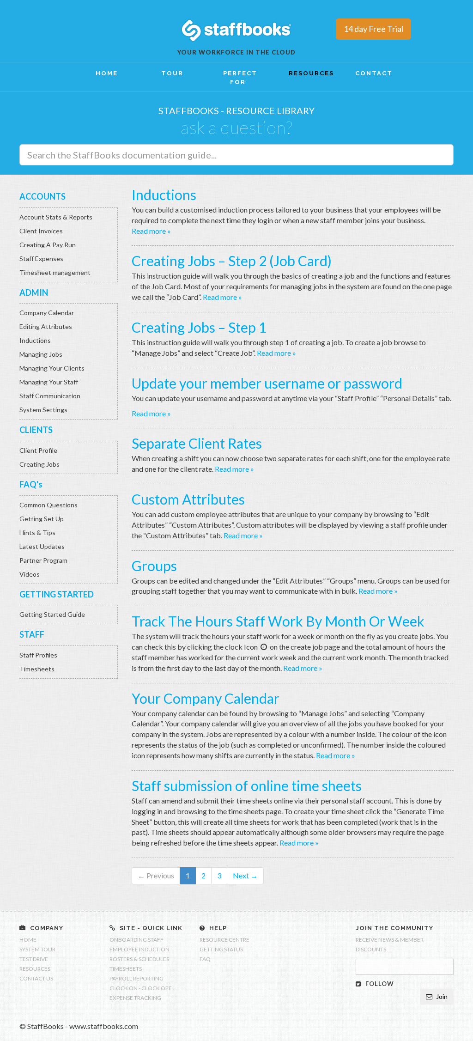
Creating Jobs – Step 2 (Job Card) (232, 260)
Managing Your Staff (48, 382)
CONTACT (374, 73)
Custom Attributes (188, 499)
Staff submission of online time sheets (247, 785)
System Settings (43, 410)
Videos (29, 574)
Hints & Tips (37, 532)
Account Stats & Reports (55, 217)
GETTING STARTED (56, 594)
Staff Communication (49, 396)
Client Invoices (41, 231)
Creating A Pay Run (47, 245)
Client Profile (38, 450)
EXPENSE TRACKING (135, 997)
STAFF (31, 634)
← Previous (156, 875)
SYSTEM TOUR (37, 949)
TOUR (172, 73)
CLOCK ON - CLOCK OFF (140, 988)
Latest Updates (42, 546)
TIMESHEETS (125, 968)
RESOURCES (308, 73)
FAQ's (30, 484)
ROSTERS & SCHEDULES (139, 959)
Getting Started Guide (52, 614)
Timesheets (37, 669)
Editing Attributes (45, 326)
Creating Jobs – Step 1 (199, 327)
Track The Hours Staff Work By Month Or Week (278, 621)
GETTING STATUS (221, 949)
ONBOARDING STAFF (136, 939)
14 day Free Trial (373, 29)
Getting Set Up (41, 519)
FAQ (205, 959)
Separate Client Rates (197, 443)
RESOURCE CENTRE (224, 939)
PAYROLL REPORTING (136, 978)
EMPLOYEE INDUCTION (139, 949)
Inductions (35, 340)
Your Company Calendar (205, 698)
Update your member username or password (267, 383)
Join (441, 996)
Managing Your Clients (52, 368)
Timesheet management (55, 272)
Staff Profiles (38, 655)
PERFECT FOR (240, 77)
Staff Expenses (41, 258)
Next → (245, 875)
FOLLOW (379, 983)
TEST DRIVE (33, 959)
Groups (154, 565)
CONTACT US (36, 978)
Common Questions (48, 505)
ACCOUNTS (42, 196)
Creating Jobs (39, 464)
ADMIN (33, 292)
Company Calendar (46, 313)
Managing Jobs (40, 354)
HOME (107, 73)
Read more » (151, 230)
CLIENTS (36, 430)
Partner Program (43, 560)
